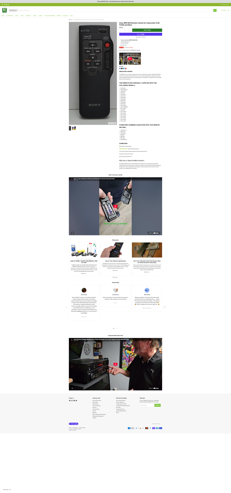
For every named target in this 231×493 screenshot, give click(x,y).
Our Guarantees (96, 409)
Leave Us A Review (97, 405)
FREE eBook (6, 489)
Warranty (94, 412)
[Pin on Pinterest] (125, 68)
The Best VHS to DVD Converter (123, 405)
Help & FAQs (95, 402)
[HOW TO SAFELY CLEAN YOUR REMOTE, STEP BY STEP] (84, 250)
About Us (94, 407)
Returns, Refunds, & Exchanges (99, 414)
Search (70, 427)
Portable (28, 15)
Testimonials (95, 403)
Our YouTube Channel (120, 400)
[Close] (10, 489)
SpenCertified (123, 45)
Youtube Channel (82, 427)
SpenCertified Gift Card (121, 410)
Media (35, 15)
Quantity (121, 27)
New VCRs (118, 407)
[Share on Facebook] (120, 68)
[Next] (164, 306)
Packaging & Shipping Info (98, 416)
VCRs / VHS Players (120, 402)
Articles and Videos (50, 15)
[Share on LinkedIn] (124, 68)
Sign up (157, 405)
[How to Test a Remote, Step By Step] (115, 250)
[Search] (215, 10)
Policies (94, 410)
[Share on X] (122, 68)
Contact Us (65, 15)
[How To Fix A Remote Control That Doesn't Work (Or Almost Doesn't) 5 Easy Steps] (147, 250)
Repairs (59, 15)
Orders (117, 412)
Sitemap (94, 417)
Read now (83, 273)
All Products (9, 15)
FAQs (71, 15)
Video (22, 15)
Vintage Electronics (120, 409)
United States (225, 4)
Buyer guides (75, 427)
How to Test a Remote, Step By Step (115, 261)
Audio (16, 15)
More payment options (141, 37)
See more (115, 277)
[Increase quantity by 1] (129, 30)
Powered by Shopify (72, 430)
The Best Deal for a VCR (121, 403)
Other (40, 15)
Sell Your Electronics (97, 400)
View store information (124, 42)
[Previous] (66, 306)
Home (3, 15)
